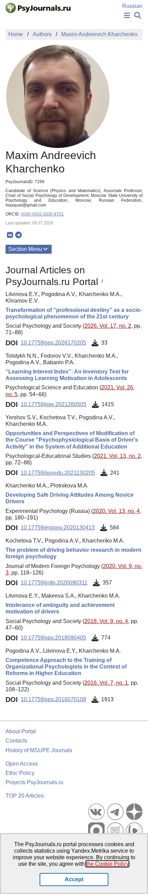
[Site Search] (137, 16)
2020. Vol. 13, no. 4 (116, 511)
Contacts (16, 741)
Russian (132, 6)
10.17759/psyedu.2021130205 (58, 473)
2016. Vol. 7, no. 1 (106, 683)
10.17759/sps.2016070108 (53, 699)
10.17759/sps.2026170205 (53, 343)
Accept (74, 879)
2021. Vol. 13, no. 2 (117, 456)
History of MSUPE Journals (39, 750)
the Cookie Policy (107, 864)
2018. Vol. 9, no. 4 (106, 621)
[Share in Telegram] (18, 235)
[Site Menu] (127, 16)
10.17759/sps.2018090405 (53, 638)
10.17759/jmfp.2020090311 (54, 583)
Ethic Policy (20, 773)
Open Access (22, 764)
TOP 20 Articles (25, 796)
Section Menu (25, 249)
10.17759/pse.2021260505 (53, 404)
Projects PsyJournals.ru (34, 782)
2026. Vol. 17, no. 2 (107, 326)
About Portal (21, 731)
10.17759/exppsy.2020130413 (58, 527)
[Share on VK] (10, 235)
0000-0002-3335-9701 (42, 214)
